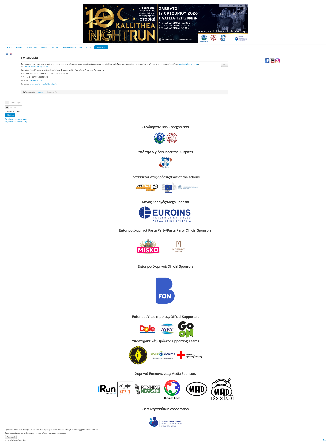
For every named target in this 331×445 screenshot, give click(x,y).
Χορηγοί (89, 47)
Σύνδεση (10, 115)
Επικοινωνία (101, 47)
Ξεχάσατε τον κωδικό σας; (16, 121)
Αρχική (9, 47)
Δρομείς (43, 47)
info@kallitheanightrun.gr (188, 64)
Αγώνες (19, 47)
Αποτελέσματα (69, 47)
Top (324, 440)
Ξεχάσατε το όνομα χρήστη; (16, 119)
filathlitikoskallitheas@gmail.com (36, 66)
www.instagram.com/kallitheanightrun (43, 84)
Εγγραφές (55, 47)
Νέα (81, 47)
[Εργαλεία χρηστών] (224, 65)
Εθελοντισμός (31, 47)
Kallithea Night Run (37, 80)
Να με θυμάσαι (13, 111)
